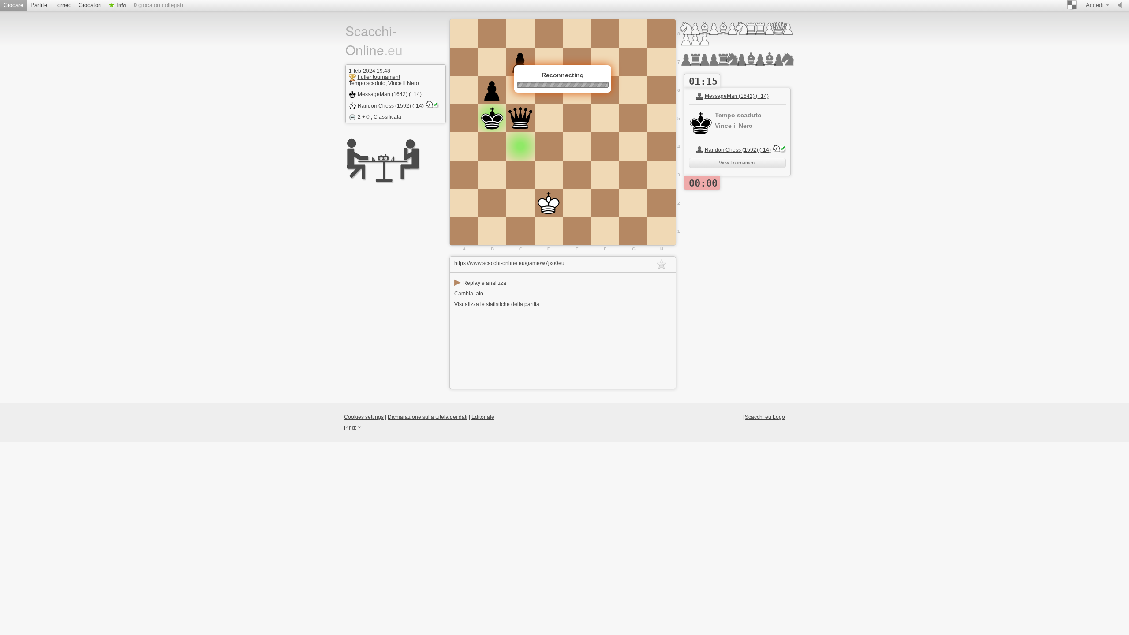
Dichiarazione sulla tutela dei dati (427, 417)
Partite (38, 5)
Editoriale (482, 417)
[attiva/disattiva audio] (1121, 5)
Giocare (13, 5)
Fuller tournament (379, 77)
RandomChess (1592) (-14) (391, 106)
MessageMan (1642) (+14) (390, 94)
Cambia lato (468, 294)
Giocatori (90, 5)
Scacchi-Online (374, 40)
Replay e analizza (480, 283)
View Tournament (737, 162)
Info (120, 5)
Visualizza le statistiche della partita (496, 304)
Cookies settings (364, 417)
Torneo (62, 5)
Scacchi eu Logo (765, 417)
